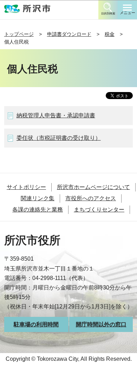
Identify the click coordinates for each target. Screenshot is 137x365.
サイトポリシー (26, 187)
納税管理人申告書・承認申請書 (56, 115)
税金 (110, 34)
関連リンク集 (37, 198)
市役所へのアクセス (90, 198)
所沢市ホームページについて (93, 187)
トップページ (19, 34)
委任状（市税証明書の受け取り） (59, 138)
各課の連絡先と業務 (37, 210)
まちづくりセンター (99, 210)
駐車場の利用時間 (36, 324)
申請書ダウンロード (69, 34)
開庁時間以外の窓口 (101, 324)
